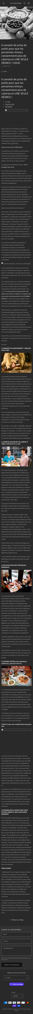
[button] (4, 3)
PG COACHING (9, 1009)
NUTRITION (8, 107)
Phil (9, 102)
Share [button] (5, 71)
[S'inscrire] (27, 978)
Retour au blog (17, 920)
